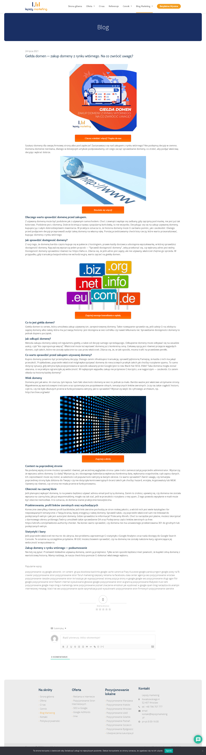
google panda (146, 571)
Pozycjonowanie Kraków (118, 704)
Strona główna (75, 6)
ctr (63, 571)
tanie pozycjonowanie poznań (88, 585)
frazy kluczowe (131, 571)
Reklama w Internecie (84, 696)
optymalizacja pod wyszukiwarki (99, 588)
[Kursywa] (67, 646)
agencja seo (144, 575)
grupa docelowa (82, 571)
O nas (102, 6)
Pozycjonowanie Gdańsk (118, 716)
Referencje (114, 6)
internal (66, 581)
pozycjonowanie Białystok (145, 581)
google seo (141, 578)
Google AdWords (81, 712)
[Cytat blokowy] (87, 646)
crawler (29, 575)
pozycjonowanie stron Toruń (69, 575)
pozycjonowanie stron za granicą (116, 581)
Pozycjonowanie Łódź (117, 712)
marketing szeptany (93, 575)
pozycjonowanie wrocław (162, 575)
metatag (42, 588)
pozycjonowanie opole (72, 588)
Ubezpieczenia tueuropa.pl (120, 733)
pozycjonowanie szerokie (161, 588)
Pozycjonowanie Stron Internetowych (83, 702)
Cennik (126, 6)
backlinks (95, 571)
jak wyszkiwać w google (135, 585)
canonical (119, 571)
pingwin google (160, 571)
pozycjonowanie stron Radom (47, 581)
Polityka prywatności (50, 721)
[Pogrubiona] (63, 646)
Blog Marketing (143, 6)
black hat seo (54, 588)
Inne (75, 716)
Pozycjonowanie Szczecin (119, 725)
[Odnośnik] (95, 646)
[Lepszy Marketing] (37, 6)
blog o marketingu (64, 585)
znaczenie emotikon (113, 585)
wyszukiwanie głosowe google (85, 581)
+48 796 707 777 (154, 706)
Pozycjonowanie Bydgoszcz (120, 729)
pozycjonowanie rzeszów (37, 578)
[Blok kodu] (91, 646)
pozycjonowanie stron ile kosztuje (67, 578)
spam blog (152, 585)
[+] (102, 646)
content (69, 571)
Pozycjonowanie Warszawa (120, 700)
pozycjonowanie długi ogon (160, 578)
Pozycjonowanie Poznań (118, 721)
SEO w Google (80, 708)
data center (131, 575)
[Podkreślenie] (71, 646)
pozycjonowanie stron (44, 575)
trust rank (163, 581)
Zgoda (169, 751)
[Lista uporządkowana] (79, 646)
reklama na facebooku (114, 575)
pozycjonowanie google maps (39, 585)
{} (98, 646)
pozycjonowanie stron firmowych (132, 588)
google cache (107, 571)
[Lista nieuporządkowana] (83, 646)
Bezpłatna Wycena (169, 6)
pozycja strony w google (123, 578)
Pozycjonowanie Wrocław (119, 708)
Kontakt (43, 716)
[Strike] (75, 646)
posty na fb (174, 571)
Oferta (89, 6)
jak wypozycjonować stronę (97, 578)
